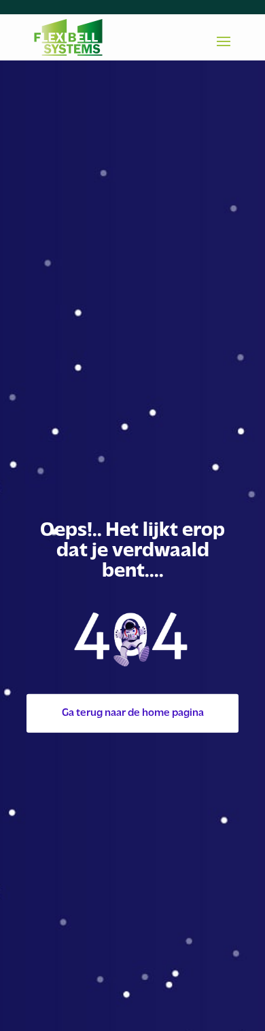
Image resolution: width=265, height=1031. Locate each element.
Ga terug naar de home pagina (133, 713)
